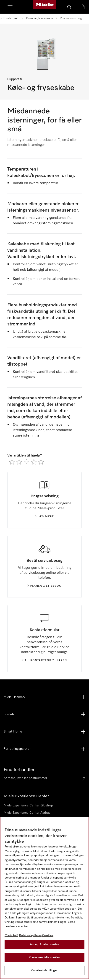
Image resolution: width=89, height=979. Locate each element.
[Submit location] (83, 779)
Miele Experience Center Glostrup (28, 805)
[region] (44, 898)
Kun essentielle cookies (44, 957)
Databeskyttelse (30, 935)
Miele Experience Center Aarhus (27, 812)
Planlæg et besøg (45, 586)
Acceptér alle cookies (44, 944)
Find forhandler (19, 769)
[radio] (12, 462)
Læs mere (46, 516)
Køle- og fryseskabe (39, 18)
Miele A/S (11, 935)
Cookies (47, 935)
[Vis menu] (10, 7)
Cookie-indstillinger (44, 970)
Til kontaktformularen (46, 660)
